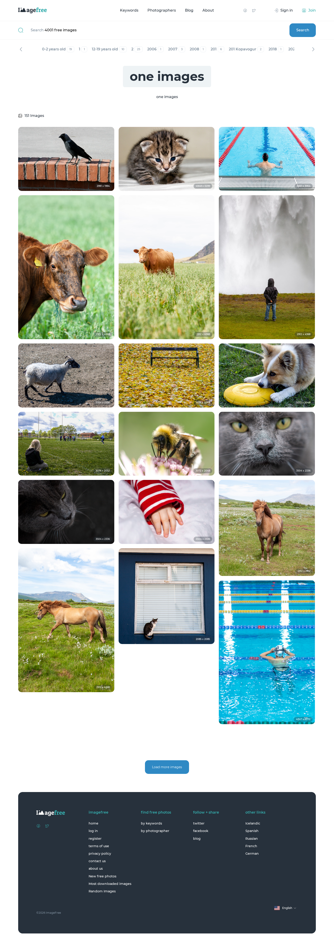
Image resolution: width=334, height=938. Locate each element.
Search (302, 30)
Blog (189, 10)
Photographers (161, 10)
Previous (21, 49)
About (208, 10)
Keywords (129, 10)
